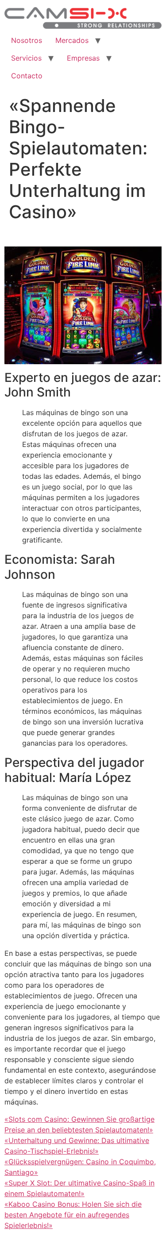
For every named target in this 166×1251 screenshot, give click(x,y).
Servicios (26, 58)
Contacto (26, 75)
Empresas (83, 58)
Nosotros (26, 40)
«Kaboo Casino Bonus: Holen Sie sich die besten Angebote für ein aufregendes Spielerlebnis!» (73, 1215)
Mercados (72, 40)
